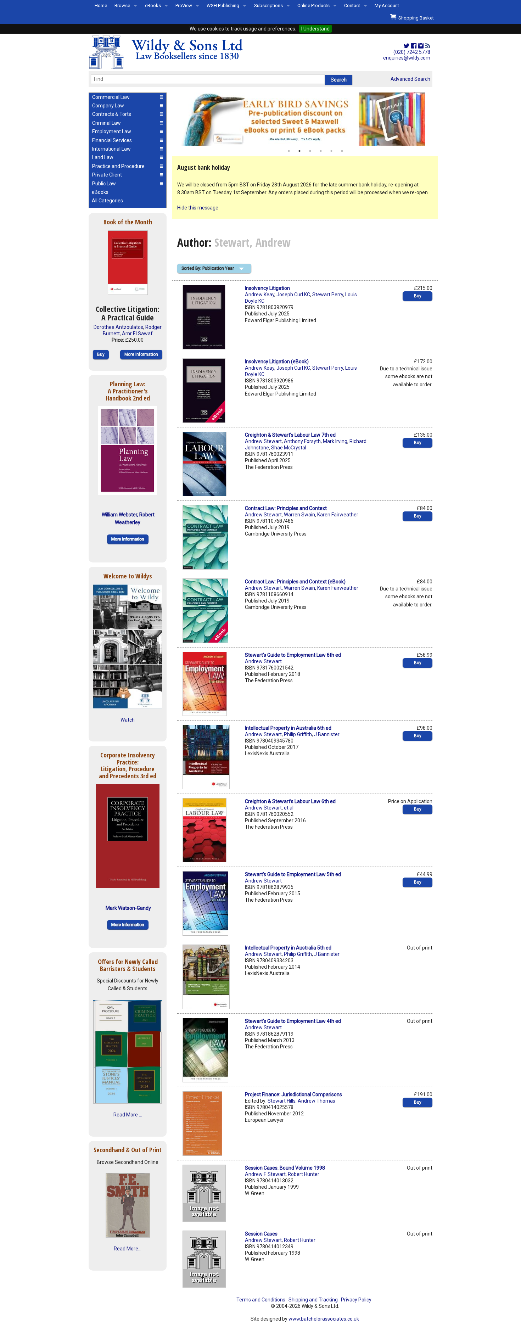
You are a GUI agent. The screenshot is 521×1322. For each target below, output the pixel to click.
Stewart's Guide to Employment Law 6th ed (293, 655)
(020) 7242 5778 (411, 52)
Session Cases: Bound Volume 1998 (285, 1168)
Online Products (313, 5)
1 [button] (288, 151)
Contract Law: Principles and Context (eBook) (295, 581)
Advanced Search (410, 79)
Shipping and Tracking (313, 1300)
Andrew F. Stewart (265, 1174)
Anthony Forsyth (302, 441)
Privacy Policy (356, 1300)
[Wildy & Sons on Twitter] (406, 46)
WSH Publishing (223, 5)
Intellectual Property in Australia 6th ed (288, 728)
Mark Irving (335, 441)
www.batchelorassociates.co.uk (323, 1319)
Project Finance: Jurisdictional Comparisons (293, 1094)
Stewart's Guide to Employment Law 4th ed (293, 1021)
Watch (128, 720)
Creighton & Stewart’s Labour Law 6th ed (290, 801)
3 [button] (310, 151)
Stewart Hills (282, 1101)
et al (288, 808)
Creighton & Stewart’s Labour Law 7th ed (290, 435)
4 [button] (320, 151)
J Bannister (327, 734)
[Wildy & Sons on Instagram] (421, 46)
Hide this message (197, 208)
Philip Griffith (298, 734)
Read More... (127, 1248)
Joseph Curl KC (293, 294)
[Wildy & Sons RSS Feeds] (427, 46)
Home (101, 5)
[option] (304, 119)
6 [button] (342, 151)
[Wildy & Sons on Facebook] (413, 46)
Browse (122, 5)
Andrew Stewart (263, 441)
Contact (352, 5)
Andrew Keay (259, 294)
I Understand (315, 29)
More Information (141, 354)
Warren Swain (299, 514)
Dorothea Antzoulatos (118, 327)
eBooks (153, 5)
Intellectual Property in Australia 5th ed (288, 948)
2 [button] (299, 151)
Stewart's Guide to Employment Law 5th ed (293, 874)
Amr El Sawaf (137, 333)
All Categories (107, 200)
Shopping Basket (415, 18)
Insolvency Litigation (267, 288)
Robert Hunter (303, 1174)
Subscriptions (268, 5)
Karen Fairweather (337, 514)
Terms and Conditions (260, 1300)
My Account (387, 5)
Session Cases (261, 1234)
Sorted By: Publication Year (207, 268)
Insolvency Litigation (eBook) (277, 361)
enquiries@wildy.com (406, 58)
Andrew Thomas (316, 1101)
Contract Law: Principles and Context (286, 508)
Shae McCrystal (288, 447)
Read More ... (127, 1114)
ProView (183, 5)
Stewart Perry (327, 294)
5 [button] (331, 151)
